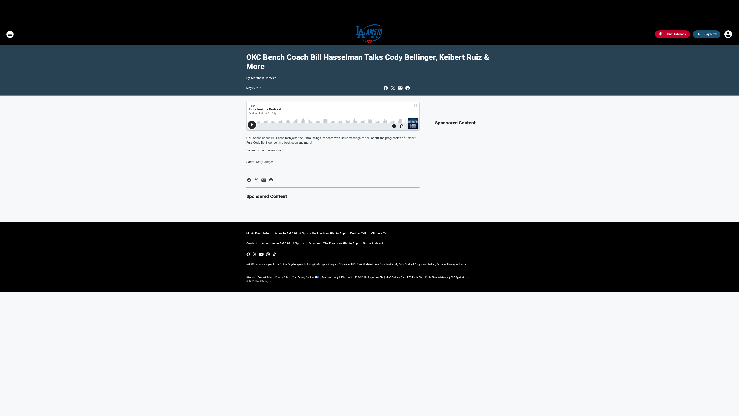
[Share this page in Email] (400, 88)
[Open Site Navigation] (10, 34)
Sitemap (250, 277)
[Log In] (728, 34)
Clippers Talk (380, 233)
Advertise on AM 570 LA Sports (283, 243)
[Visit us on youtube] (261, 254)
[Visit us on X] (254, 254)
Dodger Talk (358, 233)
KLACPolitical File (395, 277)
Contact (251, 243)
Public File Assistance (436, 277)
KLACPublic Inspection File (369, 277)
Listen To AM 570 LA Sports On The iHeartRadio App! (309, 233)
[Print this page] (407, 88)
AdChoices (344, 277)
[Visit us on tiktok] (274, 254)
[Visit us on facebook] (248, 254)
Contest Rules (265, 277)
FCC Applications (460, 277)
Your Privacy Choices (303, 277)
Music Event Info (257, 233)
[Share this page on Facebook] (385, 88)
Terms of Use (329, 277)
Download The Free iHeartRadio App (333, 243)
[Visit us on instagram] (268, 254)
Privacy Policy (282, 277)
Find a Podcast (373, 243)
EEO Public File (414, 277)
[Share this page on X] (393, 88)
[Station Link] (369, 34)
